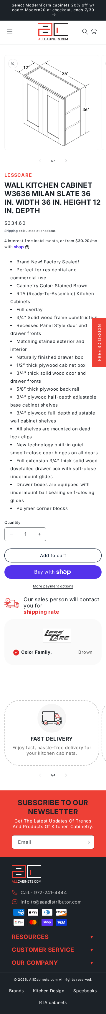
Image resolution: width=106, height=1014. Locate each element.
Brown (85, 652)
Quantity (12, 522)
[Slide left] (40, 160)
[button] (9, 31)
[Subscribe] (87, 842)
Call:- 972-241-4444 (44, 892)
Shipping (11, 230)
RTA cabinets (53, 1002)
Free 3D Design (99, 342)
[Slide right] (65, 160)
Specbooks (85, 990)
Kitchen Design (48, 990)
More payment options (53, 586)
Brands (16, 990)
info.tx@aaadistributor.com (51, 902)
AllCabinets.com (43, 979)
